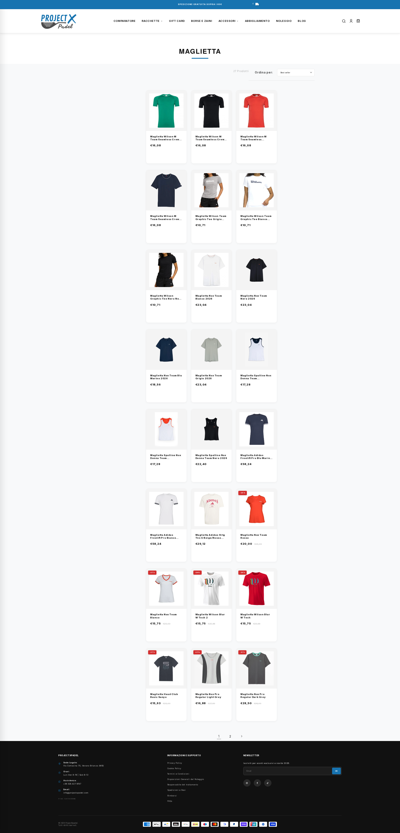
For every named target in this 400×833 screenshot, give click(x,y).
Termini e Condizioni (178, 774)
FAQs (169, 801)
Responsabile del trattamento (182, 784)
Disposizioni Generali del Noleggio (185, 779)
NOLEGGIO (284, 20)
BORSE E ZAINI (201, 20)
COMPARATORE (125, 20)
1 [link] (219, 736)
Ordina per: (264, 72)
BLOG (302, 20)
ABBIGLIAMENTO (257, 20)
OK (336, 771)
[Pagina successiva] (241, 736)
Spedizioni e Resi (176, 790)
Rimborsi (172, 795)
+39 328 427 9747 (72, 784)
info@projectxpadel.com (76, 793)
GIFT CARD (177, 20)
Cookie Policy (174, 768)
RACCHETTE (150, 20)
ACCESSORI (227, 20)
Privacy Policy (174, 763)
